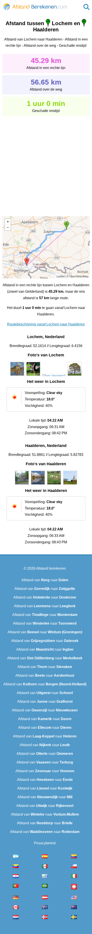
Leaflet (60, 276)
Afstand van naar (44, 580)
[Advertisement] (46, 163)
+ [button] (8, 222)
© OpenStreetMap (78, 276)
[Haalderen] (22, 484)
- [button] (8, 227)
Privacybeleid (45, 843)
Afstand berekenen (51, 568)
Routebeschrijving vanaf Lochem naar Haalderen (46, 324)
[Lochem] (17, 376)
